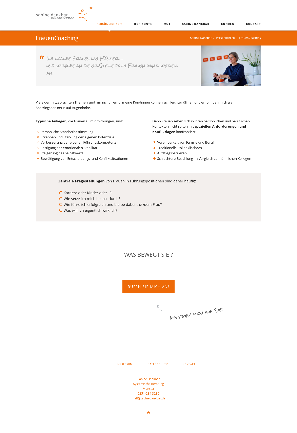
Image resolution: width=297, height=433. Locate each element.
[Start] (102, 363)
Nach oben (148, 413)
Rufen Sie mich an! (148, 286)
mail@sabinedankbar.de (148, 398)
